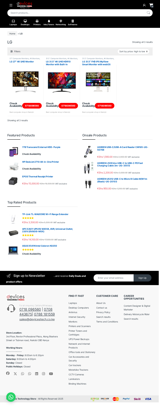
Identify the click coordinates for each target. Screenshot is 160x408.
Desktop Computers (79, 307)
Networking (61, 24)
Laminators (74, 379)
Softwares (72, 24)
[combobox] (75, 12)
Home (12, 33)
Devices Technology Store (22, 398)
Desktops (25, 24)
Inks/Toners (49, 24)
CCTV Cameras (76, 374)
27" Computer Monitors (19, 58)
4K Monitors (35, 58)
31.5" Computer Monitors (56, 58)
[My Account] (144, 5)
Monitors (73, 321)
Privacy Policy (103, 312)
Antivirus (73, 312)
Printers (37, 24)
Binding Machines (77, 383)
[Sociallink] (8, 373)
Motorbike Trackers (78, 369)
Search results (103, 317)
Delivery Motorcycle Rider (137, 314)
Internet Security (77, 317)
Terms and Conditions (107, 321)
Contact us (101, 307)
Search (148, 12)
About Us (100, 303)
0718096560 (32, 105)
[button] (11, 397)
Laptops (13, 24)
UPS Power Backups (79, 339)
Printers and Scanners (80, 326)
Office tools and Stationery (82, 352)
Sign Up (142, 277)
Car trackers (75, 365)
